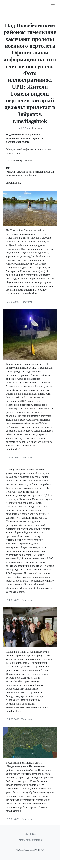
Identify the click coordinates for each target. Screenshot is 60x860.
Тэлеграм (37, 128)
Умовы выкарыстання (30, 839)
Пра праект (30, 833)
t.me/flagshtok (13, 182)
